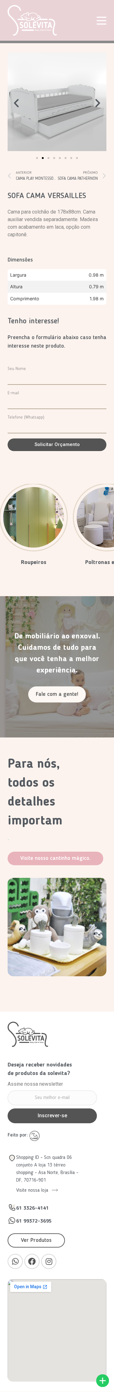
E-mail (13, 393)
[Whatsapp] (15, 1261)
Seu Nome (17, 369)
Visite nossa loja (33, 1190)
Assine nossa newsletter (35, 1084)
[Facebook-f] (32, 1261)
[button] (37, 158)
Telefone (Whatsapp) (26, 417)
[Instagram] (48, 1261)
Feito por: (18, 1135)
